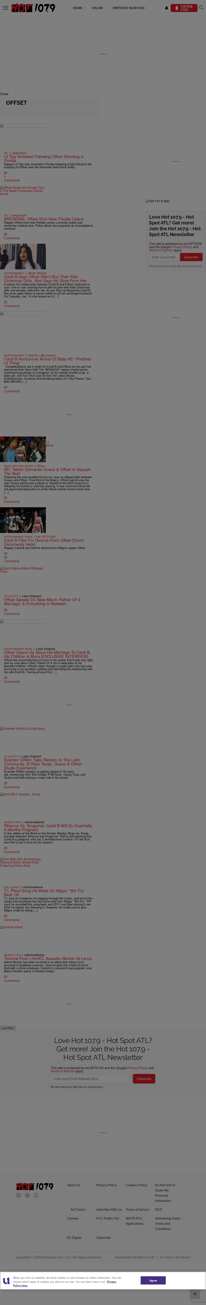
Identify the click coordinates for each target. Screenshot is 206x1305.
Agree (153, 1280)
